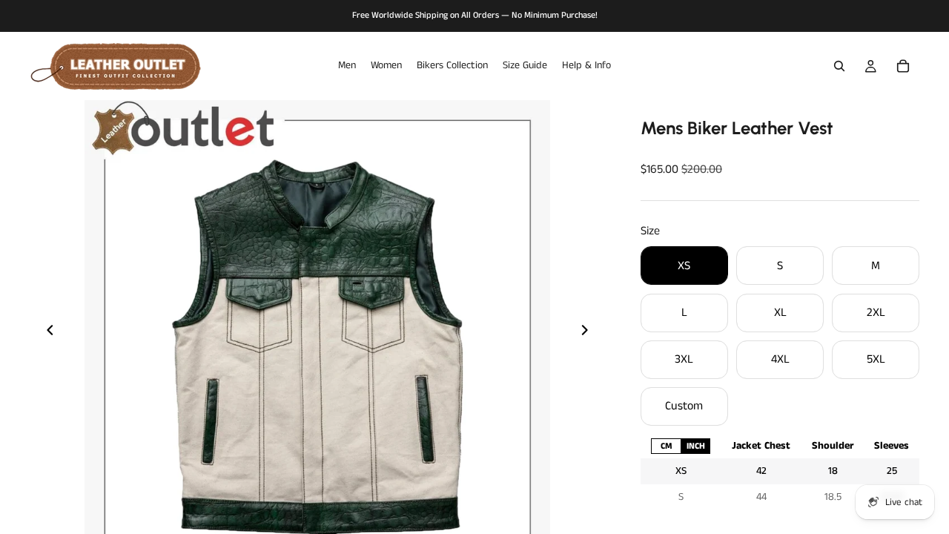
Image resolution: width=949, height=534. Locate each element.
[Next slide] (588, 333)
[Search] (839, 66)
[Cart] (903, 66)
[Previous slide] (46, 333)
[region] (780, 471)
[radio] (666, 446)
